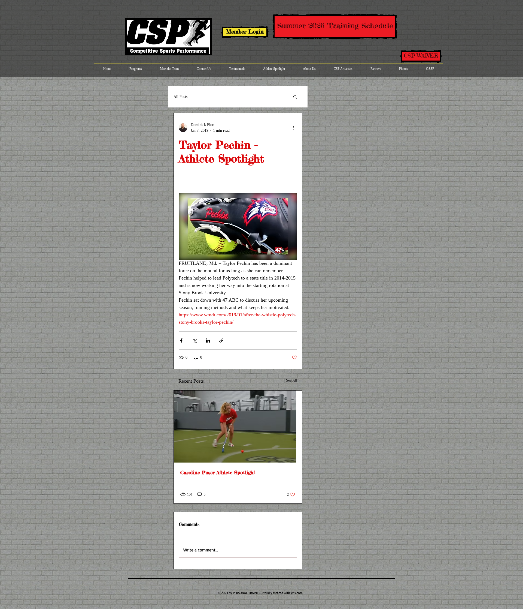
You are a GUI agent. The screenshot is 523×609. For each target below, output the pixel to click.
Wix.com (297, 593)
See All (291, 380)
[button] (295, 96)
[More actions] (293, 127)
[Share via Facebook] (181, 340)
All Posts (180, 97)
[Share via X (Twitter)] (194, 340)
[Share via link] (221, 340)
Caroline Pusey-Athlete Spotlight (217, 472)
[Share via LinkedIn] (208, 340)
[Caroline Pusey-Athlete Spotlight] (238, 427)
